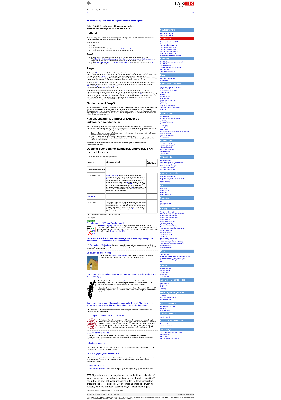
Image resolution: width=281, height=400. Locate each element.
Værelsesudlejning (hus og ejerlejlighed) (172, 214)
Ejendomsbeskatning (166, 230)
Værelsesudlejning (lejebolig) (168, 215)
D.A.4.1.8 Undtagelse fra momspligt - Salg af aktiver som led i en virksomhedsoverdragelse (124, 59)
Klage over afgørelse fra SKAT (169, 42)
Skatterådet (91, 196)
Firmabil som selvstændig (167, 71)
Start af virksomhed (165, 160)
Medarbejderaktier (165, 133)
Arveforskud (163, 308)
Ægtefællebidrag (165, 182)
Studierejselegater (165, 203)
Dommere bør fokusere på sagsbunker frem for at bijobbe (115, 21)
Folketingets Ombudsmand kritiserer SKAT (105, 316)
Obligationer (163, 285)
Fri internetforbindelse (166, 122)
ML (126, 60)
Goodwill (162, 94)
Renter (162, 287)
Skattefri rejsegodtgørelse (167, 78)
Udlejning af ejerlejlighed (167, 221)
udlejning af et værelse (119, 255)
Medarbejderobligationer (167, 135)
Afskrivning (163, 109)
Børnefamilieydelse (165, 194)
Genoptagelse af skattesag (168, 53)
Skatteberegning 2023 (108, 226)
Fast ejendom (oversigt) (167, 212)
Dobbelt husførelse (165, 89)
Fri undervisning (164, 137)
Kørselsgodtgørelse (165, 66)
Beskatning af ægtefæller (167, 176)
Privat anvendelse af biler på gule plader (172, 260)
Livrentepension (164, 276)
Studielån (163, 205)
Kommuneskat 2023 (95, 365)
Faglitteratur (163, 102)
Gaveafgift (163, 296)
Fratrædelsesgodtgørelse (167, 149)
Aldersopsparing (165, 270)
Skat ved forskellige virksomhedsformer (171, 162)
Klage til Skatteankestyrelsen (168, 46)
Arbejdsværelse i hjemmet (167, 100)
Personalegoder (164, 116)
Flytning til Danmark (166, 326)
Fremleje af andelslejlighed (168, 225)
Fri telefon (163, 120)
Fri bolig (162, 127)
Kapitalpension (164, 272)
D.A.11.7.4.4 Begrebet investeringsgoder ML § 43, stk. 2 (113, 62)
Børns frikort (163, 188)
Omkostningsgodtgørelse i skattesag (170, 55)
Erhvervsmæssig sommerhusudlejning (171, 242)
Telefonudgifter (164, 92)
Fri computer (163, 124)
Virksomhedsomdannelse (167, 169)
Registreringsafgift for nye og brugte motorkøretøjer (175, 256)
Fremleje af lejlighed (166, 223)
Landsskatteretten (112, 175)
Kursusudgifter (164, 104)
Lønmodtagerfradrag (166, 147)
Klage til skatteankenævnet (168, 47)
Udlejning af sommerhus (97, 343)
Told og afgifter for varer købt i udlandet (171, 333)
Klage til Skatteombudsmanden (169, 51)
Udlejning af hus (165, 219)
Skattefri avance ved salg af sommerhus (172, 243)
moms (103, 76)
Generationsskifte (165, 310)
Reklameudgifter (165, 96)
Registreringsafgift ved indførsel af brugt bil (172, 258)
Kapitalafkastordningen (167, 167)
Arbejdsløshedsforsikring (167, 144)
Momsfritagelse (164, 336)
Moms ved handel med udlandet (169, 338)
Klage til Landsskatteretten (168, 49)
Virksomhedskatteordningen (168, 166)
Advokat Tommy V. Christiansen (101, 245)
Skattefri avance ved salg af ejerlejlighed (172, 229)
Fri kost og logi (164, 126)
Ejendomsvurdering (166, 232)
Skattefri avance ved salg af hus (169, 227)
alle (118, 394)
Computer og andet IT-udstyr (168, 91)
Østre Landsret (128, 281)
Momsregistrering (165, 334)
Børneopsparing (164, 190)
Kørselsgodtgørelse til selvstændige (170, 67)
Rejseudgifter (164, 80)
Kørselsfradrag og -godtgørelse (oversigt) (172, 62)
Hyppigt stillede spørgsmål (186, 394)
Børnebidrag (163, 192)
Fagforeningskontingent (167, 146)
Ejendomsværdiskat (166, 234)
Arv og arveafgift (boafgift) (167, 306)
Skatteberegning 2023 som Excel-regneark (105, 223)
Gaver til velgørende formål (168, 297)
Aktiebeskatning (164, 283)
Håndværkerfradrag (166, 247)
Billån (161, 262)
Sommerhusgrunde (165, 245)
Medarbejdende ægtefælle (168, 164)
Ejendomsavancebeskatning (168, 238)
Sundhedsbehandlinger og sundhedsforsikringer (174, 131)
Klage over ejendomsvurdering (169, 44)
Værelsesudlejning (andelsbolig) (169, 217)
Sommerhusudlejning (166, 240)
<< (87, 12)
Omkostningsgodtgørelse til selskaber (103, 353)
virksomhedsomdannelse (124, 49)
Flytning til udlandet (165, 324)
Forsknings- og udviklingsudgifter (170, 107)
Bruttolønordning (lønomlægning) (170, 118)
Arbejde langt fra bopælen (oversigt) (170, 87)
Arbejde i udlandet (165, 317)
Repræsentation (164, 98)
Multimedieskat (164, 129)
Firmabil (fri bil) (164, 69)
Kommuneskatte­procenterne (98, 368)
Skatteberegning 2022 (117, 231)
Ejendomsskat (164, 236)
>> (193, 12)
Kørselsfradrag (164, 64)
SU (161, 201)
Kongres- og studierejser (167, 106)
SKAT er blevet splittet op (98, 333)
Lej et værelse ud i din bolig (99, 253)
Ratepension (164, 274)
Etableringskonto (165, 153)
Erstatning (163, 289)
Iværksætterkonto (165, 151)
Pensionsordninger (165, 269)
